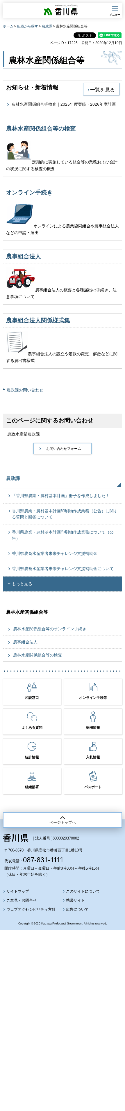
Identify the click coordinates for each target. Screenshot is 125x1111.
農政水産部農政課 (23, 434)
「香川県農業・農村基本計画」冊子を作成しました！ (61, 495)
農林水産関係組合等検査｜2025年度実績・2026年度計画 (64, 104)
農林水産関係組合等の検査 (41, 128)
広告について (77, 909)
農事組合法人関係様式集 (38, 320)
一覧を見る (102, 90)
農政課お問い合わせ (25, 390)
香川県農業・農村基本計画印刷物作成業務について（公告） (63, 535)
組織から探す (27, 26)
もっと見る (22, 583)
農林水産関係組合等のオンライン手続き (49, 628)
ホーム (8, 26)
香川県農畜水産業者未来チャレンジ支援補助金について (63, 568)
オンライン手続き (29, 192)
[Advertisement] (62, 1005)
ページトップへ (62, 822)
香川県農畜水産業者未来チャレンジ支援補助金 (54, 553)
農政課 (47, 26)
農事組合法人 (23, 256)
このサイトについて (83, 891)
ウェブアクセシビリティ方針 (31, 909)
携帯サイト (75, 900)
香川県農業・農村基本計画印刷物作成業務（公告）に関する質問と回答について (65, 514)
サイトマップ (17, 891)
